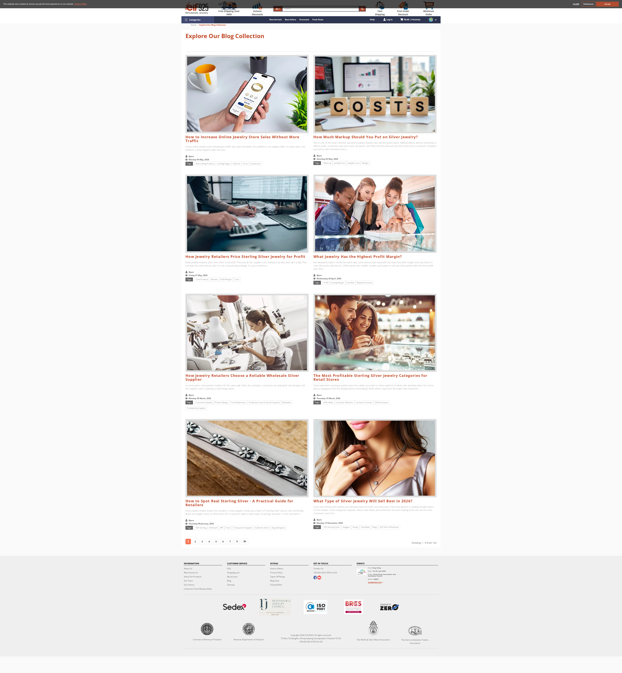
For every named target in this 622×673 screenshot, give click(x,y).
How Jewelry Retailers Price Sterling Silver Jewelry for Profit (245, 256)
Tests (228, 527)
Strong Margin (337, 282)
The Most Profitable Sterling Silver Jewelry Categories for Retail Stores (370, 377)
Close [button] (576, 4)
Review (214, 279)
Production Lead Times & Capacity (264, 402)
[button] (197, 19)
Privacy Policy (276, 572)
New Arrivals (275, 19)
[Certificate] (275, 607)
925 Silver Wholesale (389, 527)
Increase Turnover (364, 402)
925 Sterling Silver (332, 527)
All (277, 8)
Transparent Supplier (242, 527)
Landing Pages (223, 163)
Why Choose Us (191, 572)
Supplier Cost (354, 163)
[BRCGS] (353, 607)
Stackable (365, 527)
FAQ (229, 568)
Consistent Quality (204, 402)
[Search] (362, 9)
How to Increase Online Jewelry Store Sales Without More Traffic (242, 138)
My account (232, 576)
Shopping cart (233, 572)
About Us (188, 568)
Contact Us (318, 568)
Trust (245, 163)
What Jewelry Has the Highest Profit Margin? (357, 256)
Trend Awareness (238, 402)
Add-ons (236, 163)
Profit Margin (226, 279)
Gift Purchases (381, 402)
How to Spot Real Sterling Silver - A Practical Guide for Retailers (239, 502)
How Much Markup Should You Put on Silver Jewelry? (365, 136)
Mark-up (327, 163)
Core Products (202, 279)
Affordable (328, 402)
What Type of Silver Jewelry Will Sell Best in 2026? (363, 500)
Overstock (304, 19)
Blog (229, 580)
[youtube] (319, 578)
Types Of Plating (277, 576)
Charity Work (276, 584)
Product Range (221, 402)
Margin (365, 163)
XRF (221, 527)
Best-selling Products (205, 163)
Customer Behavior (344, 402)
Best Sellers (290, 19)
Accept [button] (607, 4)
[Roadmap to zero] (389, 607)
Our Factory (189, 584)
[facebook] (315, 578)
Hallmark (213, 527)
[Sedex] (234, 607)
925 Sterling (201, 527)
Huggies (346, 527)
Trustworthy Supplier (196, 408)
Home (193, 25)
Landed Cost (339, 163)
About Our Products (193, 576)
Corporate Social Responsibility (198, 588)
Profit (326, 282)
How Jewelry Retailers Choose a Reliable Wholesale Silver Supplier (242, 377)
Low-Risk (350, 282)
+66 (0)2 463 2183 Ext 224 (325, 572)
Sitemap (231, 584)
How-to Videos (276, 568)
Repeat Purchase (364, 282)
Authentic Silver (262, 527)
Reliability (286, 402)
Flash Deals (317, 19)
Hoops (355, 527)
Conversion (255, 163)
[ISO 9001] (315, 607)
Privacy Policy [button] (81, 4)
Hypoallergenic (278, 527)
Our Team (188, 580)
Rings (374, 527)
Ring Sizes (274, 580)
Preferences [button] (588, 4)
